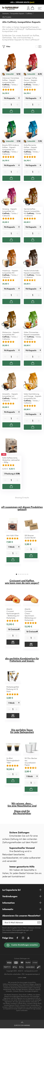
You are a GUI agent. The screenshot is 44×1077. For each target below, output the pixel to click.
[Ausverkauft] (12, 642)
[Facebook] (17, 938)
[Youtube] (28, 938)
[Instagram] (23, 938)
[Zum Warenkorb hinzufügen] (11, 111)
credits (24, 977)
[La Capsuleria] (10, 8)
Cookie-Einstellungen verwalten (24, 945)
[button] (16, 574)
